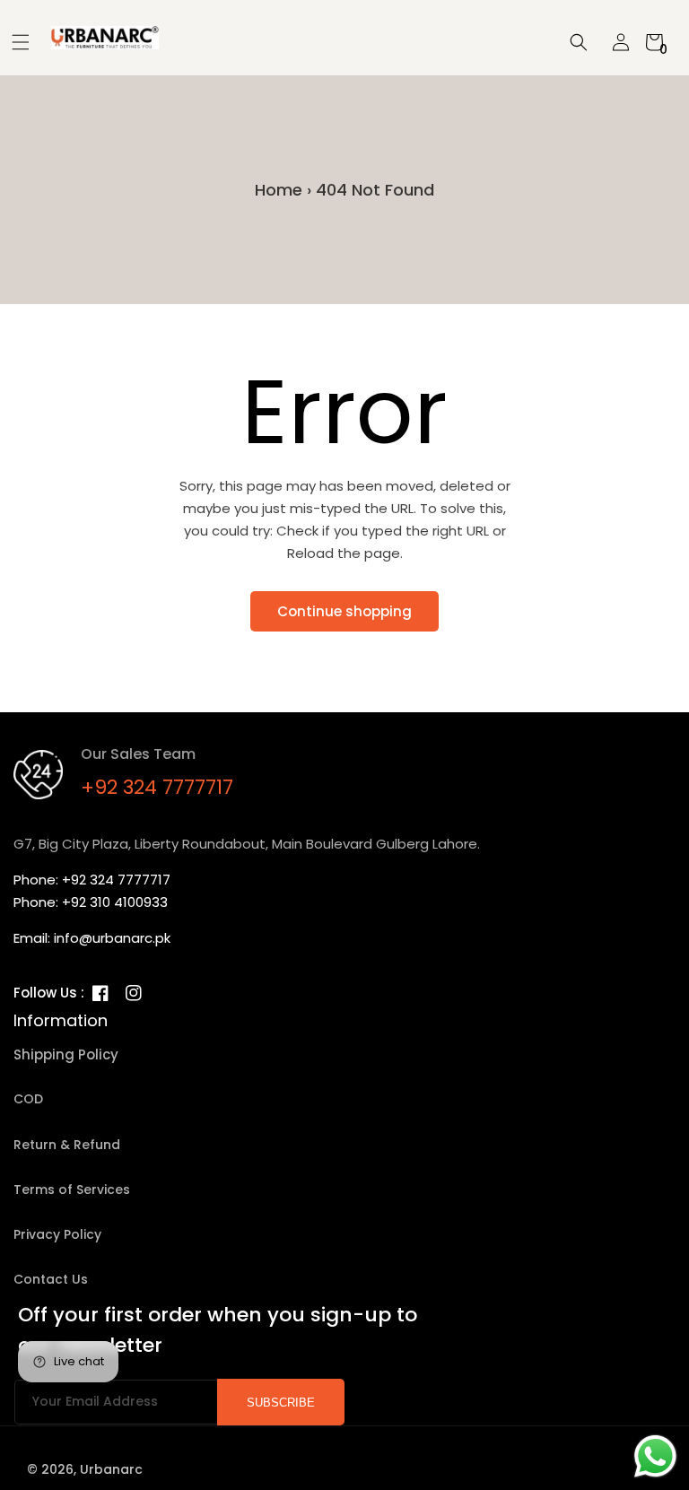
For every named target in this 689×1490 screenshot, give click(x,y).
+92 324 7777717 (157, 787)
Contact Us (50, 1279)
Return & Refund (66, 1145)
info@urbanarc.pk (112, 937)
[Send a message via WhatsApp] (655, 1456)
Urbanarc (111, 1469)
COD (28, 1099)
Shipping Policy (65, 1054)
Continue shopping (344, 611)
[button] (14, 42)
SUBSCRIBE (281, 1402)
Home (278, 190)
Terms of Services (71, 1189)
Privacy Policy (57, 1234)
